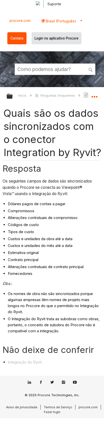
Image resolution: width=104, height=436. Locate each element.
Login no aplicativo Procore (57, 38)
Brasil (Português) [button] (60, 21)
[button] (91, 69)
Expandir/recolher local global (94, 94)
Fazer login (52, 412)
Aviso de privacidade (21, 407)
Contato (16, 38)
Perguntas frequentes (57, 95)
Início (23, 95)
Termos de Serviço (58, 407)
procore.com (20, 21)
